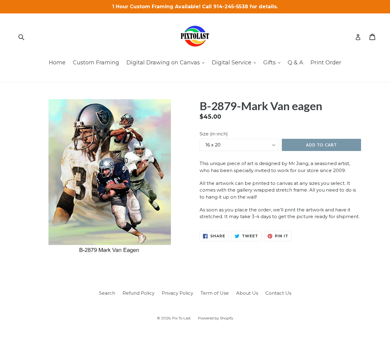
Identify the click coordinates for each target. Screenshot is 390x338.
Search (107, 293)
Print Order (325, 62)
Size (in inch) (214, 134)
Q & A (295, 62)
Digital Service (235, 62)
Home (57, 62)
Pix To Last (181, 318)
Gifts (273, 62)
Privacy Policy (177, 293)
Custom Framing (96, 62)
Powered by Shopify (215, 318)
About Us (247, 293)
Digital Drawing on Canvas (166, 62)
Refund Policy (138, 293)
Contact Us (278, 293)
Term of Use (214, 293)
